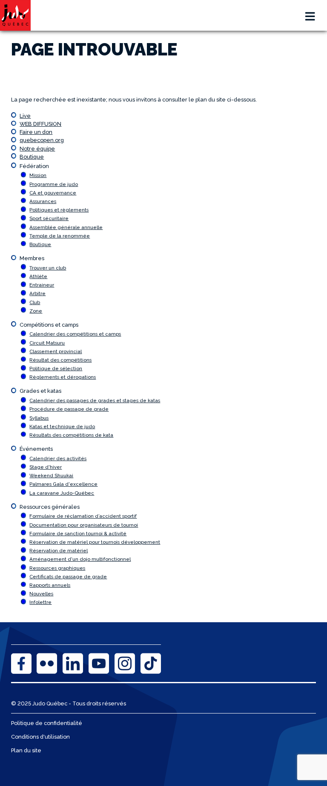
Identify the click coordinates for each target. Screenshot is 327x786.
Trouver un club (47, 268)
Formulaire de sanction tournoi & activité (77, 534)
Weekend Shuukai (51, 476)
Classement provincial (55, 351)
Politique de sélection (55, 368)
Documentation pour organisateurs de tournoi (83, 525)
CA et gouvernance (52, 193)
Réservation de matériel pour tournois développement (94, 542)
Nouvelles (41, 594)
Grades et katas (40, 391)
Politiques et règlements (59, 210)
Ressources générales (50, 507)
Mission (37, 175)
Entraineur (41, 285)
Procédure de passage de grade (69, 409)
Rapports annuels (49, 585)
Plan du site (26, 750)
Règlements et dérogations (62, 377)
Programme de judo (53, 184)
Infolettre (40, 602)
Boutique (32, 157)
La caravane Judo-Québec (61, 493)
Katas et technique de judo (62, 426)
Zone (35, 311)
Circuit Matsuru (47, 343)
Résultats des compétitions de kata (71, 435)
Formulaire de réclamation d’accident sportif (83, 516)
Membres (32, 258)
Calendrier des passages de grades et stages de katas (94, 400)
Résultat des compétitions (60, 360)
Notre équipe (37, 148)
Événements (36, 449)
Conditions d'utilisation (40, 737)
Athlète (38, 276)
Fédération (34, 166)
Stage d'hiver (45, 467)
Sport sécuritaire (49, 218)
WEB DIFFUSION (40, 124)
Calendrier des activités (57, 458)
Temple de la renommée (59, 236)
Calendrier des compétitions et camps (75, 334)
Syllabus (39, 418)
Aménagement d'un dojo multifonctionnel (80, 559)
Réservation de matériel (58, 551)
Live (25, 116)
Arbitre (37, 293)
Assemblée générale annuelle (66, 227)
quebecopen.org (42, 140)
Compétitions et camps (49, 325)
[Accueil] (15, 15)
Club (34, 302)
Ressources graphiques (57, 568)
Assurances (42, 201)
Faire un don (36, 132)
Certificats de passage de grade (68, 577)
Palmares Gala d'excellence (63, 484)
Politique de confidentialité (46, 723)
